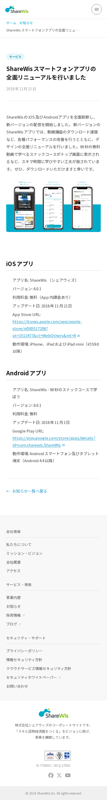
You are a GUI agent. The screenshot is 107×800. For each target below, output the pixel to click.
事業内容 (13, 597)
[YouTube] (68, 775)
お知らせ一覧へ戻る (26, 491)
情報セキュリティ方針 (24, 659)
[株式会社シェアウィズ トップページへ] (16, 9)
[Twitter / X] (59, 775)
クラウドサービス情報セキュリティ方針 (38, 668)
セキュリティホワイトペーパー (33, 677)
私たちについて (19, 544)
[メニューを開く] (96, 9)
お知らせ (26, 22)
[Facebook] (51, 775)
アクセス (13, 570)
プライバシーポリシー (24, 650)
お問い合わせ (17, 686)
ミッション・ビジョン (24, 553)
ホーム (11, 22)
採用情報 (15, 615)
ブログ (13, 624)
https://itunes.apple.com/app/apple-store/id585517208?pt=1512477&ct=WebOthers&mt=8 (47, 328)
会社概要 (13, 562)
